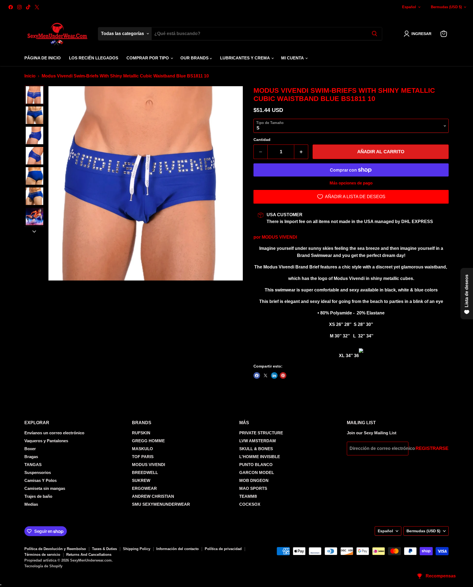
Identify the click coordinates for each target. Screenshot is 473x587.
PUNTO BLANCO (256, 464)
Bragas (31, 456)
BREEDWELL (145, 472)
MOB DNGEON (254, 480)
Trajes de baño (38, 496)
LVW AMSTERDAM (257, 440)
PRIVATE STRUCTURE (261, 432)
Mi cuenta (293, 58)
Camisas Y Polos (40, 480)
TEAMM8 (248, 496)
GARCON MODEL (256, 472)
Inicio (30, 76)
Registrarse (432, 448)
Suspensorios (37, 472)
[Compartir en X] (265, 375)
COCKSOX (249, 504)
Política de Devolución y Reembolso (55, 549)
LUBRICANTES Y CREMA (245, 58)
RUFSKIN (141, 432)
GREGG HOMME (148, 440)
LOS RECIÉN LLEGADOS (93, 58)
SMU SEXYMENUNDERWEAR (161, 504)
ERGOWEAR (144, 488)
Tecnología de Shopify (43, 566)
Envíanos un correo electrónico (54, 432)
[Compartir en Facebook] (256, 375)
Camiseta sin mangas (44, 488)
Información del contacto (177, 549)
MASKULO (142, 448)
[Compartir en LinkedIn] (274, 375)
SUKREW (141, 480)
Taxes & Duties (104, 549)
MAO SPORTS (253, 488)
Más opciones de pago (351, 183)
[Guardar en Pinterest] (283, 375)
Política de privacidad (223, 549)
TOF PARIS (143, 456)
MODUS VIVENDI (279, 237)
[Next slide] (34, 231)
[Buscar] (374, 33)
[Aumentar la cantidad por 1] (301, 151)
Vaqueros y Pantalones (46, 440)
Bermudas (446, 7)
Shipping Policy (136, 549)
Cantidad (261, 139)
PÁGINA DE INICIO (42, 58)
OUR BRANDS (195, 58)
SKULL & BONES (256, 448)
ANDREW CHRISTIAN (153, 496)
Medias (31, 504)
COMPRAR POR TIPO (148, 58)
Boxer (30, 448)
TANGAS (33, 464)
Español (409, 7)
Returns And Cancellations (88, 555)
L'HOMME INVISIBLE (259, 456)
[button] (419, 33)
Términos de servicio (42, 555)
